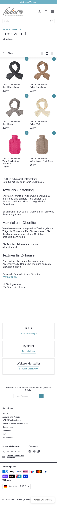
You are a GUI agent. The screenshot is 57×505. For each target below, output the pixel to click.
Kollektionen (17, 29)
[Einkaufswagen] (46, 11)
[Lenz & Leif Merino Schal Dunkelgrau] (14, 76)
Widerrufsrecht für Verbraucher (15, 424)
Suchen (5, 413)
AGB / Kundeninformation (13, 420)
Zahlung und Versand (11, 417)
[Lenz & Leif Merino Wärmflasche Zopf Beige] (42, 150)
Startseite (6, 29)
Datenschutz (7, 427)
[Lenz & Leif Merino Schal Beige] (14, 113)
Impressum (7, 431)
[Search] (52, 21)
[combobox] (28, 21)
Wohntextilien (9, 277)
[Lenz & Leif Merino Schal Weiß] (42, 113)
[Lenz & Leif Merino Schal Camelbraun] (42, 76)
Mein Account (8, 437)
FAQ (4, 434)
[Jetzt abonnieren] (41, 396)
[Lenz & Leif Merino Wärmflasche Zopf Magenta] (14, 151)
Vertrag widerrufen (42, 500)
